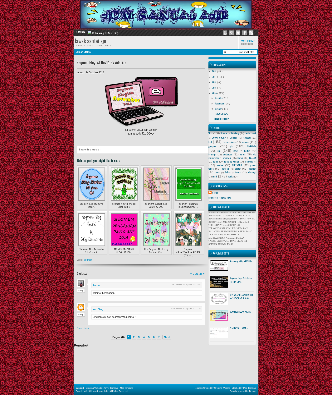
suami (217, 172)
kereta (243, 154)
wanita (231, 176)
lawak (240, 157)
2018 (214, 71)
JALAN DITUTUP (221, 119)
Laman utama (83, 52)
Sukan (228, 172)
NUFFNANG (237, 165)
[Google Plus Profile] (231, 32)
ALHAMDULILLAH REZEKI (240, 311)
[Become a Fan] (244, 32)
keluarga (212, 154)
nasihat (220, 165)
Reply (80, 290)
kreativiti (227, 157)
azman (215, 192)
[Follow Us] (238, 32)
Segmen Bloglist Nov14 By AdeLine (101, 62)
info (218, 150)
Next (167, 337)
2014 (214, 93)
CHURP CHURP (219, 137)
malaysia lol (250, 161)
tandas (238, 172)
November (220, 103)
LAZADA (252, 157)
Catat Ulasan (83, 328)
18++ (210, 133)
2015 (214, 87)
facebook (247, 137)
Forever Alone (229, 142)
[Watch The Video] (225, 32)
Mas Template (126, 388)
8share (224, 133)
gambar (245, 142)
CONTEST (234, 137)
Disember (219, 97)
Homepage (248, 42)
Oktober (218, 108)
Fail (210, 142)
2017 (214, 76)
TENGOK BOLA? (221, 113)
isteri (235, 150)
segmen (88, 260)
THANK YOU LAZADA (239, 328)
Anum (96, 285)
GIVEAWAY (251, 146)
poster (238, 168)
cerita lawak (250, 133)
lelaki (215, 161)
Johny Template (111, 388)
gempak (212, 146)
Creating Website (94, 388)
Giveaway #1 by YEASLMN (241, 261)
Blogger (252, 391)
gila (231, 146)
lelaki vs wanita (231, 161)
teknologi (252, 172)
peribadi (225, 168)
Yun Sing (98, 309)
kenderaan (227, 154)
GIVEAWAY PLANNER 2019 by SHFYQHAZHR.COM (241, 296)
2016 (214, 82)
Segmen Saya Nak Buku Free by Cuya (241, 279)
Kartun (247, 150)
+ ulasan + (197, 273)
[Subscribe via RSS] (251, 32)
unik (215, 176)
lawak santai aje (90, 41)
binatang (235, 133)
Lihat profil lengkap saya (219, 197)
